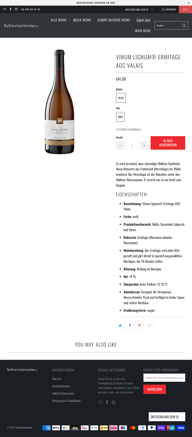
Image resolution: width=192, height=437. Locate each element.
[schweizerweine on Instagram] (16, 9)
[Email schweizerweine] (4, 9)
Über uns (57, 379)
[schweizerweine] (21, 25)
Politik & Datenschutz (63, 393)
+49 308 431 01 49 (30, 9)
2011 (120, 117)
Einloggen (170, 9)
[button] (61, 20)
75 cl (121, 98)
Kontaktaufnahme (61, 386)
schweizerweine (24, 427)
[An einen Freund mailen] (149, 325)
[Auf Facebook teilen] (130, 325)
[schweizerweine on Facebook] (10, 9)
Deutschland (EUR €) (137, 9)
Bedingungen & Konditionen (66, 401)
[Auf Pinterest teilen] (140, 325)
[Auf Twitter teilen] (120, 325)
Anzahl (119, 137)
